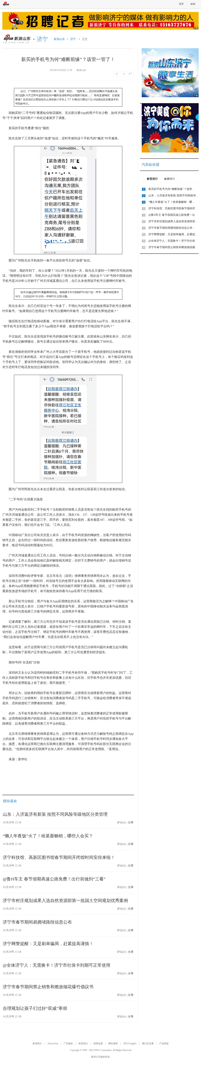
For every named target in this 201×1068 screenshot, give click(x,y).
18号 (130, 73)
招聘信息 (98, 1043)
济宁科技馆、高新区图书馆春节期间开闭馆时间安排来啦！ (59, 857)
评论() (121, 822)
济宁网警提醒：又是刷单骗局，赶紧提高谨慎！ (48, 943)
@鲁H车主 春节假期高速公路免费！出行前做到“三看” (54, 879)
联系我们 (83, 1043)
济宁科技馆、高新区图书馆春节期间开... (172, 208)
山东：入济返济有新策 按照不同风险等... (173, 195)
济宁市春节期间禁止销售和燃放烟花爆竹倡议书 (48, 986)
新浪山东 (59, 39)
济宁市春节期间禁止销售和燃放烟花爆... (172, 247)
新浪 (6, 4)
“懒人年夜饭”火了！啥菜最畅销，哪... (171, 202)
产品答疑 (164, 1043)
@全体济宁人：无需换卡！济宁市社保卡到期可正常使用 (56, 965)
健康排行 (169, 178)
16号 (124, 73)
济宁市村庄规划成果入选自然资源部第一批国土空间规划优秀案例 (65, 900)
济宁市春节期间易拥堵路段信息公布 (37, 922)
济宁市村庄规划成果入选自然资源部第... (172, 221)
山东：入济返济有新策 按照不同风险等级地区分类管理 (55, 814)
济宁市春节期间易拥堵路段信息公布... (171, 227)
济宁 (73, 39)
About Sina (53, 1043)
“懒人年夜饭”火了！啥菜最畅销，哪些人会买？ (48, 835)
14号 (117, 73)
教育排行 (152, 178)
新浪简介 (37, 1043)
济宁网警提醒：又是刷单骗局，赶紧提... (172, 234)
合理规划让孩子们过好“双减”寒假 (35, 1008)
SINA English (129, 1043)
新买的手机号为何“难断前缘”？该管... (171, 189)
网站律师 (113, 1043)
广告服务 (68, 1043)
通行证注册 (148, 1043)
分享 (130, 822)
